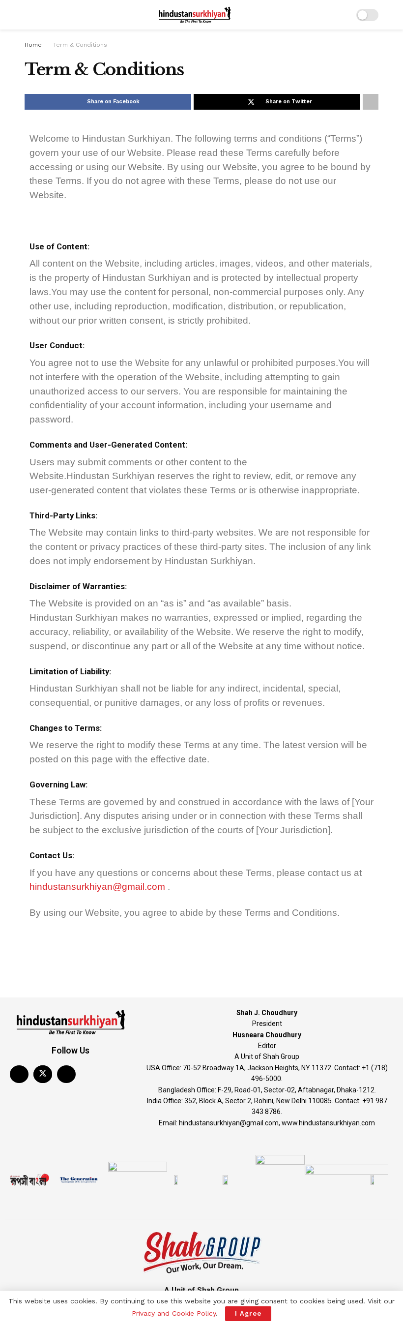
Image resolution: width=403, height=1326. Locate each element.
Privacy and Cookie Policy (174, 1313)
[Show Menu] (29, 15)
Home (33, 44)
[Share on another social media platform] (370, 102)
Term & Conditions (80, 44)
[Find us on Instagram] (66, 1074)
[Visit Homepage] (194, 15)
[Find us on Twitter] (42, 1074)
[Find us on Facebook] (19, 1074)
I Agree (248, 1313)
